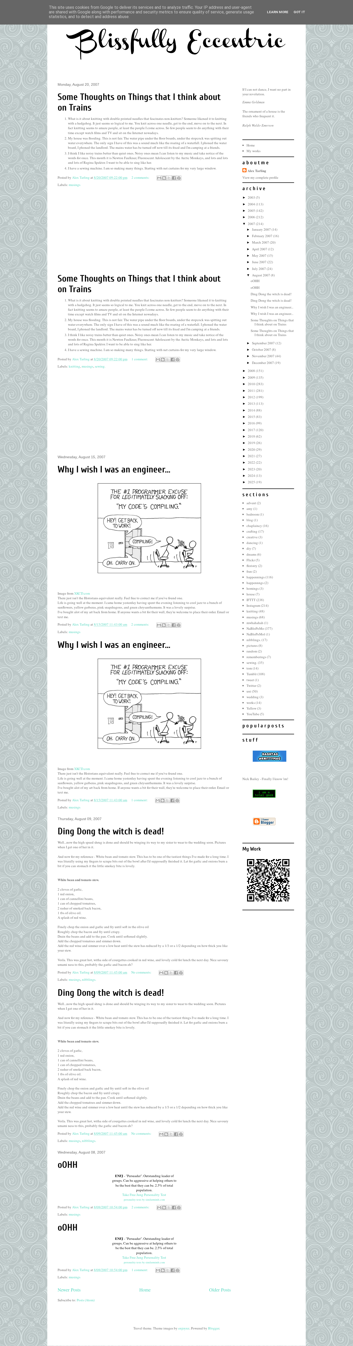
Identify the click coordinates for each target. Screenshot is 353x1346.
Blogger (213, 1328)
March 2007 (261, 242)
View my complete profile (260, 177)
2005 (252, 210)
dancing (252, 542)
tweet (250, 680)
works (251, 702)
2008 (252, 370)
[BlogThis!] (164, 178)
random (252, 651)
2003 (252, 197)
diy (249, 548)
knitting (74, 366)
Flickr (251, 560)
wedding (253, 697)
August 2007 (261, 275)
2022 (252, 462)
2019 (252, 442)
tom (249, 668)
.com (82, 593)
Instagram (253, 605)
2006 (252, 217)
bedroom (253, 514)
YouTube (253, 714)
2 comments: (141, 177)
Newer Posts (69, 1290)
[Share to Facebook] (174, 178)
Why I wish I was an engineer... (114, 469)
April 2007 (260, 249)
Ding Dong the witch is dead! (111, 831)
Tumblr (252, 674)
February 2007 (262, 236)
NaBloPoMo (255, 628)
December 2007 (263, 362)
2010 (252, 384)
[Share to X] (169, 178)
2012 (252, 397)
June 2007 (259, 262)
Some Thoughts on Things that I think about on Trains (272, 322)
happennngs (255, 582)
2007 (252, 223)
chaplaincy (254, 525)
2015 (252, 416)
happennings (256, 577)
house (251, 594)
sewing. (100, 366)
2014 (252, 410)
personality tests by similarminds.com (144, 1199)
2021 (252, 456)
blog (250, 520)
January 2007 (262, 229)
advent (251, 503)
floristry (252, 565)
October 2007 (262, 349)
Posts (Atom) (86, 1300)
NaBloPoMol (256, 634)
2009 (252, 377)
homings (253, 588)
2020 (252, 449)
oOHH (68, 1165)
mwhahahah (255, 622)
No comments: (141, 972)
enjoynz (183, 1328)
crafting (252, 531)
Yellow (251, 708)
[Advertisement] (144, 230)
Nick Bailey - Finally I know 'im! (265, 778)
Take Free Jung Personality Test (144, 1194)
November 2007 (263, 356)
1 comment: (140, 359)
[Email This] (159, 178)
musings (74, 184)
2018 (252, 436)
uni (249, 691)
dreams (251, 554)
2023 (252, 469)
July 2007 (259, 268)
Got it (299, 12)
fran (249, 571)
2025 (252, 482)
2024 (252, 475)
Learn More (277, 12)
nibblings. (89, 979)
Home (145, 1290)
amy (249, 508)
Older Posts (220, 1290)
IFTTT (251, 599)
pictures (252, 645)
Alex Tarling (257, 170)
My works (253, 151)
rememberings (256, 657)
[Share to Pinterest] (178, 178)
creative (252, 537)
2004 (252, 204)
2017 (252, 429)
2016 (252, 423)
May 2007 (259, 255)
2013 (252, 403)
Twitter (251, 685)
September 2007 (263, 343)
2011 (252, 390)
